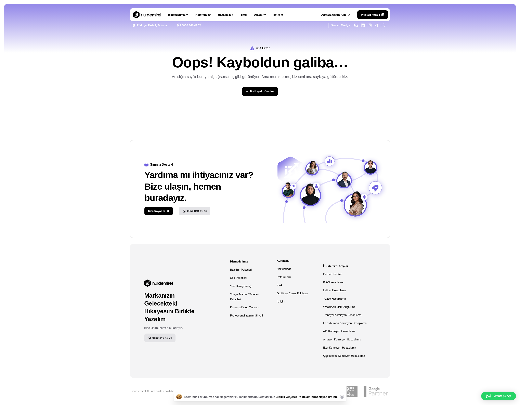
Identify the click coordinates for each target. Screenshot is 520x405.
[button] (498, 396)
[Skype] (356, 25)
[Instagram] (370, 25)
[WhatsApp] (383, 25)
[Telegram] (376, 25)
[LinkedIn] (363, 25)
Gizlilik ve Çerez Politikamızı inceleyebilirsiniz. (307, 397)
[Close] (342, 397)
